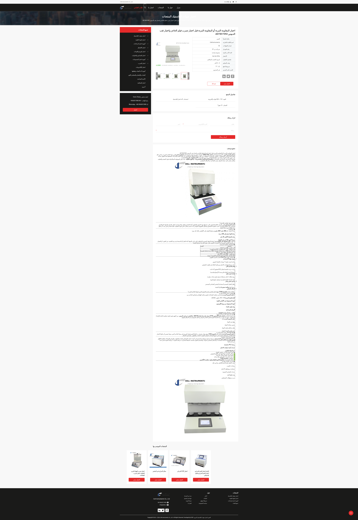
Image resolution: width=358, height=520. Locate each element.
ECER (192, 517)
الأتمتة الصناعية (141, 79)
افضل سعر (227, 83)
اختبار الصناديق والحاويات (138, 55)
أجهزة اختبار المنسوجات (139, 59)
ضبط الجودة (188, 501)
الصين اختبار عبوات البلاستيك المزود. (202, 517)
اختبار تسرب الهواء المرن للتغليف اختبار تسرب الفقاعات (138, 473)
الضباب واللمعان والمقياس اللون (136, 75)
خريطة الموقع (204, 501)
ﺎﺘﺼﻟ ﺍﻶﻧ (214, 83)
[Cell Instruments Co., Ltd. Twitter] (233, 2)
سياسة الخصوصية (203, 503)
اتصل (135, 110)
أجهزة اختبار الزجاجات (139, 43)
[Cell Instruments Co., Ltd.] (126, 7)
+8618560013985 (141, 104)
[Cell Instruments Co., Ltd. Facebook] (236, 2)
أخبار (206, 496)
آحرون (143, 87)
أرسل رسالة (223, 137)
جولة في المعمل (187, 498)
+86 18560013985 (136, 100)
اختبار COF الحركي (182, 471)
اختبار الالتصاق (141, 47)
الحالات (205, 498)
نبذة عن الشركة (187, 496)
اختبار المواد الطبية (140, 40)
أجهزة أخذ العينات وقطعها (138, 71)
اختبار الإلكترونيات (140, 67)
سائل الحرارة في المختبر (159, 471)
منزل (214, 20)
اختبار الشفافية (141, 83)
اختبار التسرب (141, 63)
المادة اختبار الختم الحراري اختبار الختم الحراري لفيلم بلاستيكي (202, 473)
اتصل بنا (189, 503)
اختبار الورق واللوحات (139, 51)
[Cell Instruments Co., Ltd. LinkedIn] (230, 2)
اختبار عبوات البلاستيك (205, 20)
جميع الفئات (235, 503)
